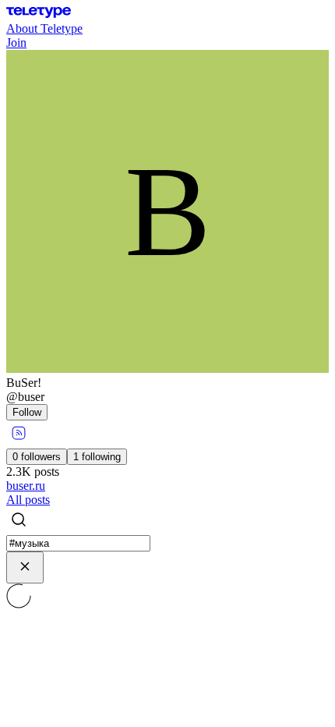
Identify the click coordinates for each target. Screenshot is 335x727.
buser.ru (25, 485)
